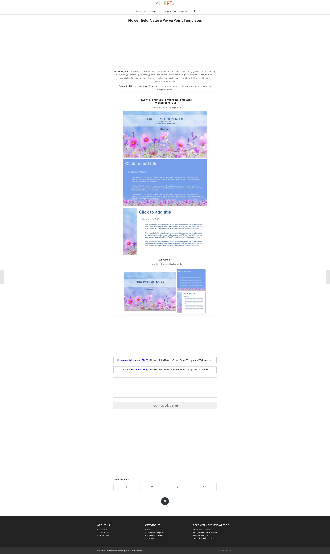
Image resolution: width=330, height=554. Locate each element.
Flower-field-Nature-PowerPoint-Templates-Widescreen (180, 360)
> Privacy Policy (103, 535)
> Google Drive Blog (200, 535)
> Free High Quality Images (203, 538)
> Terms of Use (103, 532)
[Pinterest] (227, 550)
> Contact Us (102, 530)
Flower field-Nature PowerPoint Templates (165, 20)
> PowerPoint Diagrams (154, 535)
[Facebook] (219, 550)
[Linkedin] (231, 550)
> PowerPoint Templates (154, 532)
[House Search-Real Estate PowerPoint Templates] (328, 277)
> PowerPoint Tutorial (201, 530)
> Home (148, 530)
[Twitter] (223, 550)
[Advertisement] (165, 45)
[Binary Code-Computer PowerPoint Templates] (2, 277)
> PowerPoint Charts (153, 538)
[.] (190, 11)
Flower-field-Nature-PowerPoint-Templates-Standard (179, 369)
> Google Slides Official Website (205, 532)
